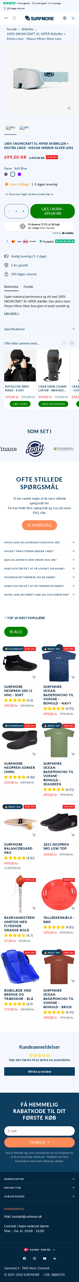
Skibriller (27, 29)
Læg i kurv (20, 404)
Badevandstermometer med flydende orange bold (19, 924)
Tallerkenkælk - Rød (59, 920)
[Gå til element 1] (10, 128)
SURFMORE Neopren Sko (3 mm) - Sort (18, 691)
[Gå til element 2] (24, 128)
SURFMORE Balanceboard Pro (18, 849)
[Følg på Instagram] (34, 1258)
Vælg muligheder (53, 404)
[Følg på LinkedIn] (54, 1258)
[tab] (24, 618)
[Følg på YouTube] (44, 1258)
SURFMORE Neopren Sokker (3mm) (19, 768)
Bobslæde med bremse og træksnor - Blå (18, 995)
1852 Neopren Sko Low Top (56, 846)
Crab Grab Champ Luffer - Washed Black (52, 388)
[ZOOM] (69, 108)
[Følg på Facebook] (24, 1258)
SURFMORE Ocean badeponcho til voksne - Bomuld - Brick (58, 999)
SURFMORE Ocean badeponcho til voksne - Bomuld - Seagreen (58, 774)
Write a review (39, 1071)
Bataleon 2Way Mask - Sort (17, 388)
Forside (12, 29)
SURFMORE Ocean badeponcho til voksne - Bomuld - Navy (58, 695)
